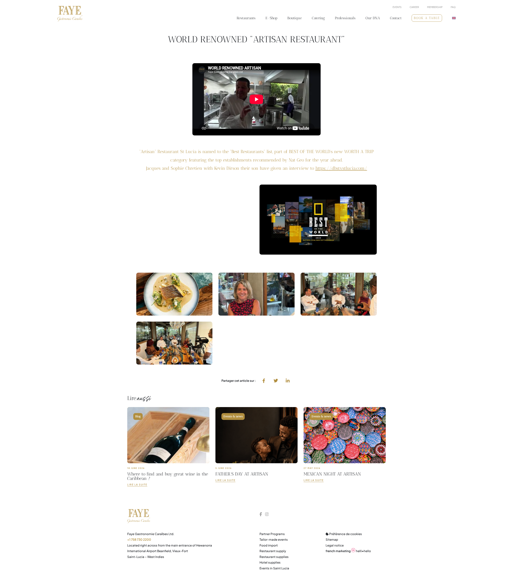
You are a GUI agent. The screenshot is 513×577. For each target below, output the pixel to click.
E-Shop (271, 18)
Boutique (294, 18)
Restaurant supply (273, 551)
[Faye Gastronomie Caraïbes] (69, 13)
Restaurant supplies (274, 557)
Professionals (345, 18)
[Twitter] (276, 381)
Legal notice (335, 545)
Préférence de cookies (345, 534)
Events (397, 7)
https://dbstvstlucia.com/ (341, 168)
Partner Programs (272, 534)
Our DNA (373, 18)
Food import (269, 545)
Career (414, 7)
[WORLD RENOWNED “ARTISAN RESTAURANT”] (288, 381)
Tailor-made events (274, 539)
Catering (318, 18)
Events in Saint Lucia (274, 568)
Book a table (427, 18)
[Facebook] (264, 381)
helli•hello (348, 551)
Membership (435, 7)
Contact (396, 18)
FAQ (453, 7)
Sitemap (332, 539)
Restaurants (246, 18)
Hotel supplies (270, 562)
